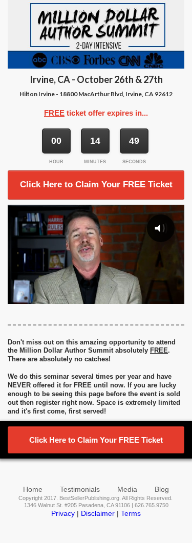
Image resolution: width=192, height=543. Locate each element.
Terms (131, 513)
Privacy (63, 513)
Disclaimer (98, 513)
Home (32, 489)
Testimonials (80, 489)
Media (127, 489)
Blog (162, 489)
